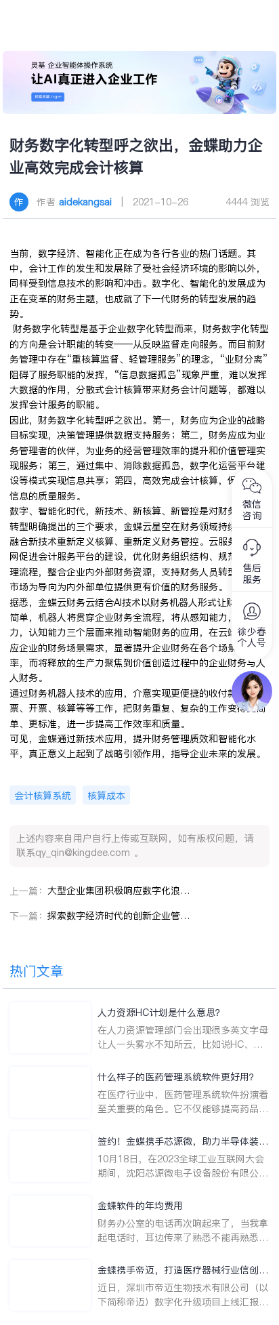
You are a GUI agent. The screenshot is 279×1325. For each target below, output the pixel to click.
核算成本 (106, 795)
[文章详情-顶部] (139, 82)
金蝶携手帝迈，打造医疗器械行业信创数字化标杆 (183, 1270)
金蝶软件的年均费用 (140, 1205)
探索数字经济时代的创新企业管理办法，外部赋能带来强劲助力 (118, 915)
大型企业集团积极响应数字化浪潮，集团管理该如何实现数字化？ (118, 890)
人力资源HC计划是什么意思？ (161, 1012)
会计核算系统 (42, 795)
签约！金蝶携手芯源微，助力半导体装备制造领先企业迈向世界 (183, 1142)
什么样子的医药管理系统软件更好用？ (178, 1077)
